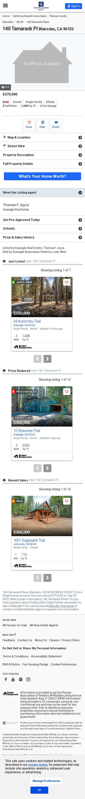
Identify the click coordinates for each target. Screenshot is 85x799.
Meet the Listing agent (19, 192)
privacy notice (37, 765)
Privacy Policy (70, 640)
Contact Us (25, 640)
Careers (54, 640)
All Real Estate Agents (44, 625)
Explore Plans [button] (73, 728)
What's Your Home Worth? (42, 176)
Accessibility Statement (46, 656)
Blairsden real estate (61, 606)
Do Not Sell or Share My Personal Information (34, 648)
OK (39, 790)
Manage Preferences (46, 780)
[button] (73, 6)
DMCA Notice (11, 664)
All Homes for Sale (15, 625)
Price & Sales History (18, 237)
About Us (41, 640)
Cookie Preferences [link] (64, 664)
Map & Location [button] (18, 137)
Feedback (9, 640)
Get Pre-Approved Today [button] (21, 220)
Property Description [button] (18, 155)
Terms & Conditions (15, 656)
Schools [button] (9, 228)
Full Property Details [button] (18, 164)
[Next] (47, 359)
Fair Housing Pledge (35, 664)
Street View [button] (16, 146)
